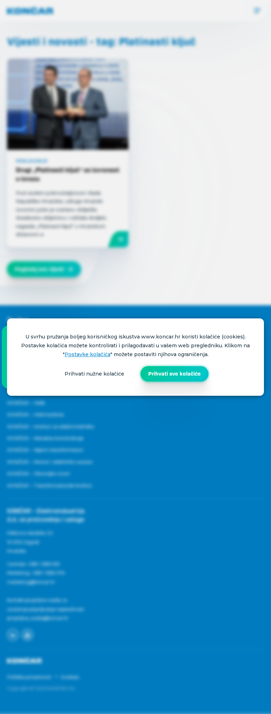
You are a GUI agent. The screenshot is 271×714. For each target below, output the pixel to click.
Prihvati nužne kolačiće (94, 374)
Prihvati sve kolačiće (174, 374)
